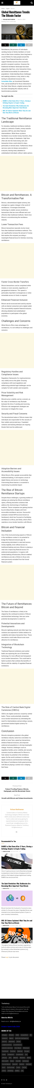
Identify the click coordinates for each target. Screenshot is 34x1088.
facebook (5, 1051)
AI (30, 1035)
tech (3, 1067)
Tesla (18, 1067)
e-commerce (17, 1045)
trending (10, 1071)
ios (26, 1054)
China (18, 1041)
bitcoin (4, 1041)
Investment (19, 1054)
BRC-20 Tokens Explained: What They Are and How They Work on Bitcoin (17, 112)
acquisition (24, 1035)
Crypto (7, 8)
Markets (22, 1058)
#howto (11, 1035)
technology (10, 1067)
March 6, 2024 (21, 19)
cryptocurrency (6, 1045)
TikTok (24, 1067)
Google (27, 1051)
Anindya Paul (6, 888)
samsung (25, 1061)
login (7, 957)
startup (22, 1064)
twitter (17, 1071)
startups (28, 1064)
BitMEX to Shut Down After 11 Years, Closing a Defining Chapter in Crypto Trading (17, 102)
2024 (17, 1035)
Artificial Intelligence (21, 1038)
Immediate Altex (6, 81)
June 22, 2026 (14, 925)
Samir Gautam (6, 851)
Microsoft (5, 1061)
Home (3, 8)
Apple (11, 1038)
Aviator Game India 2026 (10, 1026)
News (12, 1061)
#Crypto (4, 1035)
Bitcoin (13, 8)
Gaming (20, 1051)
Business (11, 1041)
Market (16, 1058)
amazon (4, 1038)
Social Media (6, 1064)
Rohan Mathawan (9, 19)
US (22, 1071)
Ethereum (26, 1048)
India (3, 1054)
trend (3, 1071)
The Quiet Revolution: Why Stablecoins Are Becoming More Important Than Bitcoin (16, 107)
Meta (28, 1058)
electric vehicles (7, 1048)
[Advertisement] (17, 173)
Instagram (11, 1054)
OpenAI (18, 1061)
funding (12, 1051)
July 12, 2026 (14, 888)
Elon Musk (18, 1048)
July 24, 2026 (15, 851)
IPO (10, 1058)
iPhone (4, 1058)
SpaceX (15, 1064)
